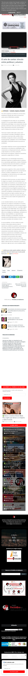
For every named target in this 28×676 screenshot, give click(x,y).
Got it (18, 12)
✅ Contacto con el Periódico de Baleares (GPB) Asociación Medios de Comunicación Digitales (14, 480)
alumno (13, 270)
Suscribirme (7, 398)
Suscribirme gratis (14, 671)
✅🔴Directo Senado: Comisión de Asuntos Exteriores (12, 497)
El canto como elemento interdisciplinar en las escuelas (15, 318)
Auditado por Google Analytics (14, 548)
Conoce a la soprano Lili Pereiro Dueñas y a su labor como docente (16, 325)
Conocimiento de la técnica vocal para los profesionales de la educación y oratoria (17, 310)
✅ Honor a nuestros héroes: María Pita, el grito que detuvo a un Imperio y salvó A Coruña (14, 417)
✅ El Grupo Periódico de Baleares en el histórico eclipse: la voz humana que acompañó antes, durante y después (13, 439)
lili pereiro (19, 270)
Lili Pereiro (15, 253)
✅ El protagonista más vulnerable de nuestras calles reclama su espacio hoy (13, 489)
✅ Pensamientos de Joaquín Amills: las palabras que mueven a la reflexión (13, 472)
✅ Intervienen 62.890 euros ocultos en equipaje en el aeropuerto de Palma (13, 464)
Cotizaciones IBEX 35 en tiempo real (14, 652)
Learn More (11, 12)
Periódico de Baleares (7, 65)
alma (8, 270)
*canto (6, 54)
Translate (13, 52)
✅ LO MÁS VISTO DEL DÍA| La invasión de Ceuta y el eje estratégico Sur (14, 430)
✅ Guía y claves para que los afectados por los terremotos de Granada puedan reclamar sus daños (13, 447)
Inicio (4, 54)
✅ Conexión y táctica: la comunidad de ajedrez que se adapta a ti (13, 455)
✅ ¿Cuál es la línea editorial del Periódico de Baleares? (12, 505)
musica (4, 272)
